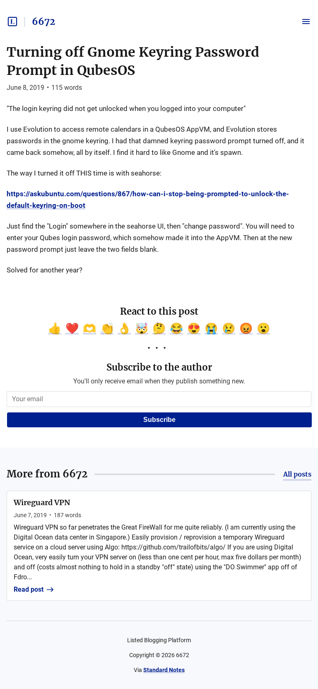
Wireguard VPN (42, 502)
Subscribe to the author (159, 367)
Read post (28, 589)
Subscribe (159, 419)
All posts (297, 474)
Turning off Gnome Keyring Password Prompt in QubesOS (133, 61)
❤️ (72, 328)
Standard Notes (164, 670)
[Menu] (306, 21)
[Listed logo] (12, 21)
